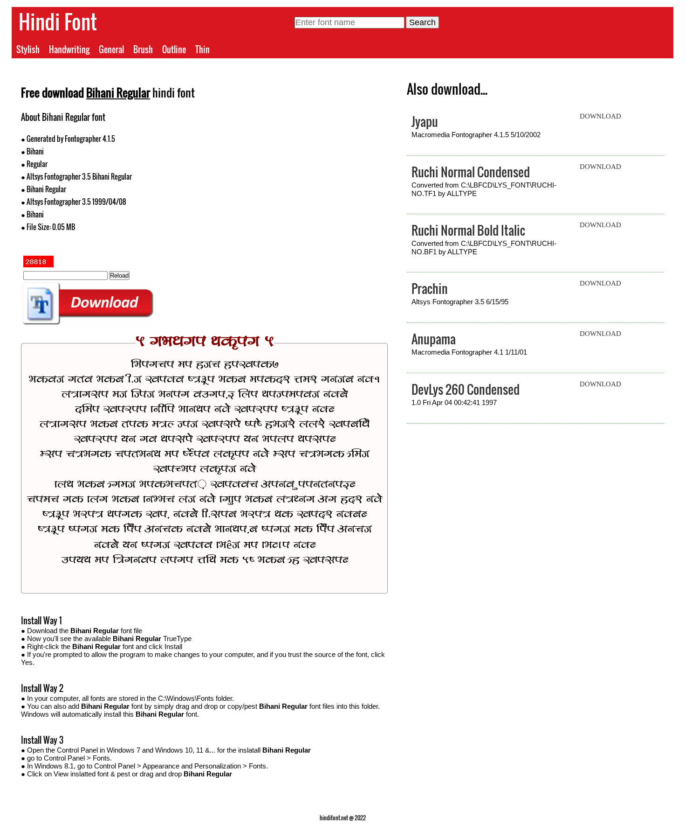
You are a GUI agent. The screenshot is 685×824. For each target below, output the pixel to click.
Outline (174, 49)
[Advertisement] (296, 176)
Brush (143, 49)
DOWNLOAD (600, 116)
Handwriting (69, 49)
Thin (202, 49)
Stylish (28, 49)
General (111, 49)
